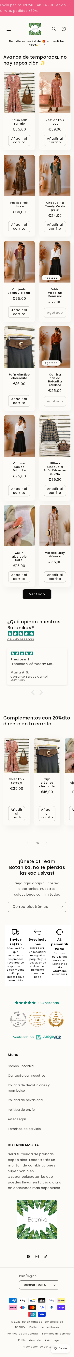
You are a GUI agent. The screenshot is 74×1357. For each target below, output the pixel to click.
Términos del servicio (56, 1333)
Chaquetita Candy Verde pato (55, 206)
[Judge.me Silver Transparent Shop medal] (18, 1019)
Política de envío (21, 1110)
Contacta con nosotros (27, 1075)
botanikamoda (32, 1321)
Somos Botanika (21, 1066)
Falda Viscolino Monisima (55, 292)
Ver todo (37, 594)
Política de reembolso (44, 1327)
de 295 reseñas (20, 639)
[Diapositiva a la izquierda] (27, 843)
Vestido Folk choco (19, 204)
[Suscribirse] (61, 907)
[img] (39, 634)
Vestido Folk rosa (54, 122)
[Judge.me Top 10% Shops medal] (56, 1019)
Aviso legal (52, 1340)
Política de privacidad (25, 1100)
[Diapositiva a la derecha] (46, 843)
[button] (8, 29)
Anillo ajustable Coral (19, 556)
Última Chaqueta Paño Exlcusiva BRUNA (55, 469)
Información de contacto (39, 1346)
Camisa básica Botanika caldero (55, 380)
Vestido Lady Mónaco (55, 555)
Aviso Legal (17, 1119)
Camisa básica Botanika (19, 467)
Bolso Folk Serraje (19, 122)
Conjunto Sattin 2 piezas (19, 291)
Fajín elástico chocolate (19, 376)
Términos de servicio (24, 1129)
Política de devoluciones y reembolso (29, 1088)
